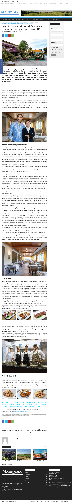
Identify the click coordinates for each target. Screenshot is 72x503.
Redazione (19, 3)
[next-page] (46, 447)
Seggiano (27, 476)
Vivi (13, 19)
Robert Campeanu (25, 415)
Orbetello (31, 23)
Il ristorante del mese (8, 22)
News (41, 19)
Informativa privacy (54, 47)
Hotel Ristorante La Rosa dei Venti (11, 414)
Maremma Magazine (4, 3)
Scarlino (27, 478)
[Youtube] (71, 8)
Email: (52, 28)
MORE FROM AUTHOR (16, 447)
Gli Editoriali (6, 19)
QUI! (38, 406)
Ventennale (60, 3)
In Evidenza (21, 23)
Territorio (56, 19)
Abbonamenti (25, 3)
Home (3, 22)
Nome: (52, 37)
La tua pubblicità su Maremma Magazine (48, 3)
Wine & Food (19, 459)
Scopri (18, 19)
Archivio (37, 3)
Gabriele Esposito (29, 414)
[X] (69, 8)
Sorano (26, 472)
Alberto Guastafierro (41, 414)
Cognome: (53, 42)
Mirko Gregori (4, 415)
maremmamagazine (7, 31)
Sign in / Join (15, 1)
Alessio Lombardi (21, 414)
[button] (69, 19)
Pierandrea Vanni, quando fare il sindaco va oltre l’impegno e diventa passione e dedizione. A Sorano (37, 430)
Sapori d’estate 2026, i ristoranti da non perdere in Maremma (39, 461)
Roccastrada (28, 484)
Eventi (29, 19)
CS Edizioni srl (13, 3)
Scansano (27, 480)
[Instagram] (66, 8)
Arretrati (32, 3)
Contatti (66, 3)
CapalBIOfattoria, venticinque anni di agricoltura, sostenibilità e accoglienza (24, 462)
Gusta (23, 19)
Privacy (1, 5)
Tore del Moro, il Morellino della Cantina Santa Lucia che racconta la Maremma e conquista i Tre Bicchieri (9, 462)
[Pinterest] (9, 35)
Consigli (47, 19)
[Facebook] (64, 8)
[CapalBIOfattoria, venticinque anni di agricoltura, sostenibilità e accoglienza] (24, 454)
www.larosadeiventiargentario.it (21, 411)
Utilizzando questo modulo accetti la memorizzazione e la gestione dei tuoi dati (57, 51)
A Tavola (16, 23)
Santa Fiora (27, 482)
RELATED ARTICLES (6, 447)
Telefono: (53, 33)
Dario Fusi (34, 414)
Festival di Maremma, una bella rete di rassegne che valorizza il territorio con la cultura (12, 430)
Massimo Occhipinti (17, 415)
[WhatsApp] (12, 35)
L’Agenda (35, 19)
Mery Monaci (11, 415)
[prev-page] (44, 447)
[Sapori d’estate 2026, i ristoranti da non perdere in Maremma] (40, 454)
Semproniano (28, 474)
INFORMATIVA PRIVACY (54, 490)
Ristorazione (35, 459)
